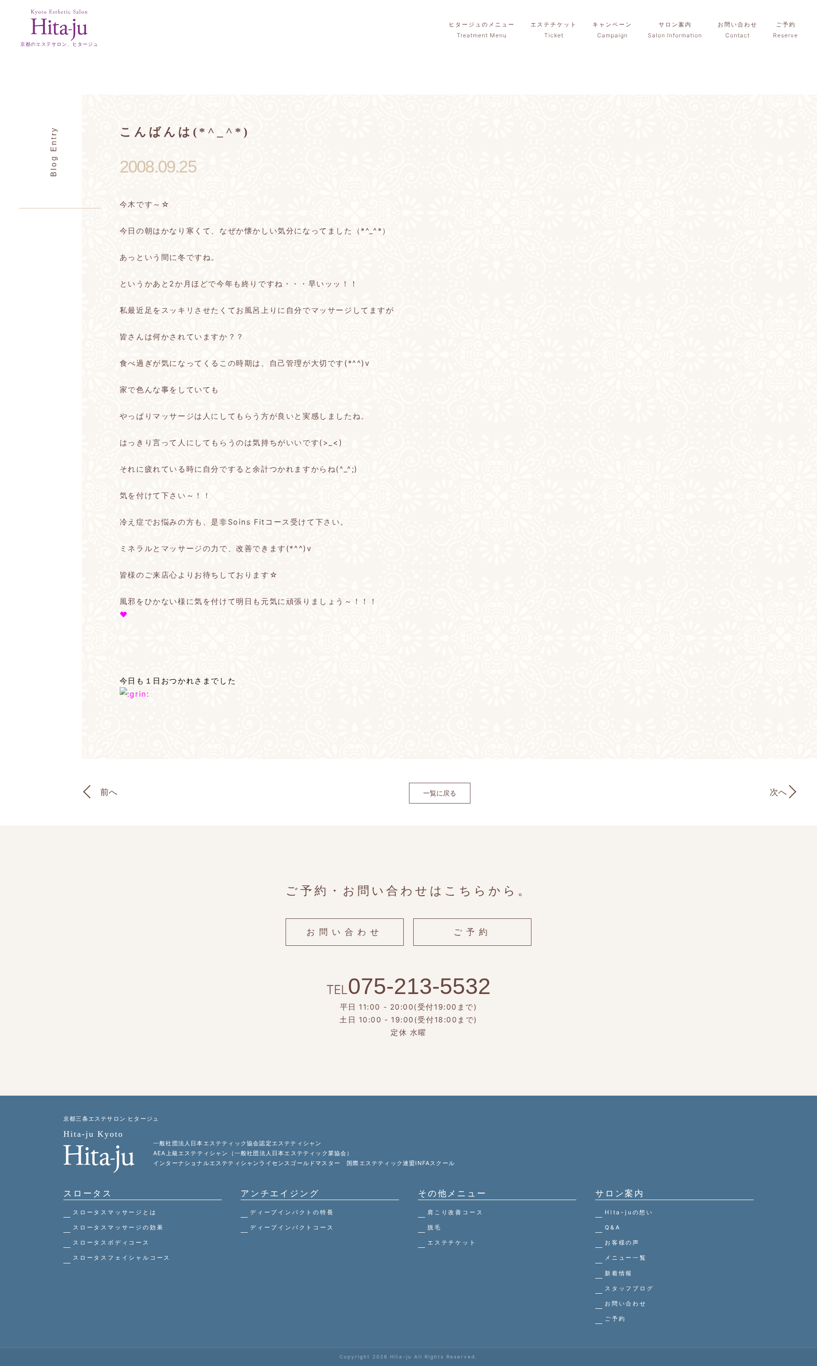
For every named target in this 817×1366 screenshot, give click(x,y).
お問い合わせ (344, 932)
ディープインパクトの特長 (292, 1212)
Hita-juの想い (629, 1212)
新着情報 (619, 1273)
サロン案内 (619, 1193)
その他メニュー (452, 1193)
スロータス (88, 1193)
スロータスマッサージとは (115, 1212)
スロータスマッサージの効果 (118, 1227)
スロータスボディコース (111, 1242)
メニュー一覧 (626, 1257)
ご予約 (472, 932)
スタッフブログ (629, 1288)
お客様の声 (622, 1242)
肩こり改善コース (455, 1212)
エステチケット (452, 1242)
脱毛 (434, 1227)
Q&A (612, 1227)
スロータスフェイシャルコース (122, 1257)
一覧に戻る (439, 793)
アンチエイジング (280, 1193)
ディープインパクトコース (292, 1227)
